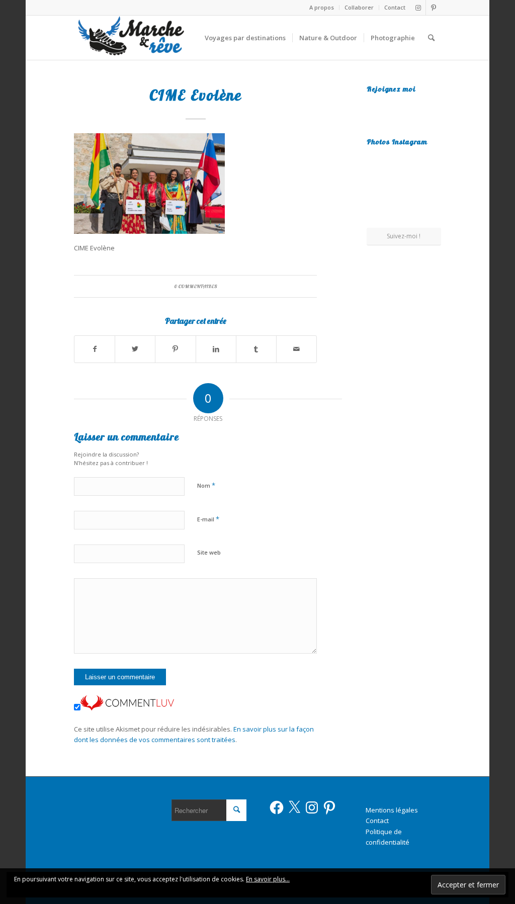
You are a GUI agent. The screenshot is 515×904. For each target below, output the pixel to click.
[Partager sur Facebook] (94, 349)
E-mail (208, 518)
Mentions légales (392, 810)
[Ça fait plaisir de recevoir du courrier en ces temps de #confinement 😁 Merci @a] (378, 161)
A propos (321, 7)
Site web (209, 552)
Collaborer (359, 7)
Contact (394, 7)
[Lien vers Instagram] (418, 7)
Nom (206, 485)
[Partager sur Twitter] (135, 349)
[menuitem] (321, 7)
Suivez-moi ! (403, 236)
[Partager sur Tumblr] (256, 349)
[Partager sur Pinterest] (175, 349)
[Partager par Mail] (296, 349)
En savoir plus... (268, 879)
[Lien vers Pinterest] (433, 7)
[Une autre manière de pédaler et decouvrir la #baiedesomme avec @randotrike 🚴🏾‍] (403, 189)
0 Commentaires (195, 286)
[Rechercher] (431, 38)
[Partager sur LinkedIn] (216, 349)
